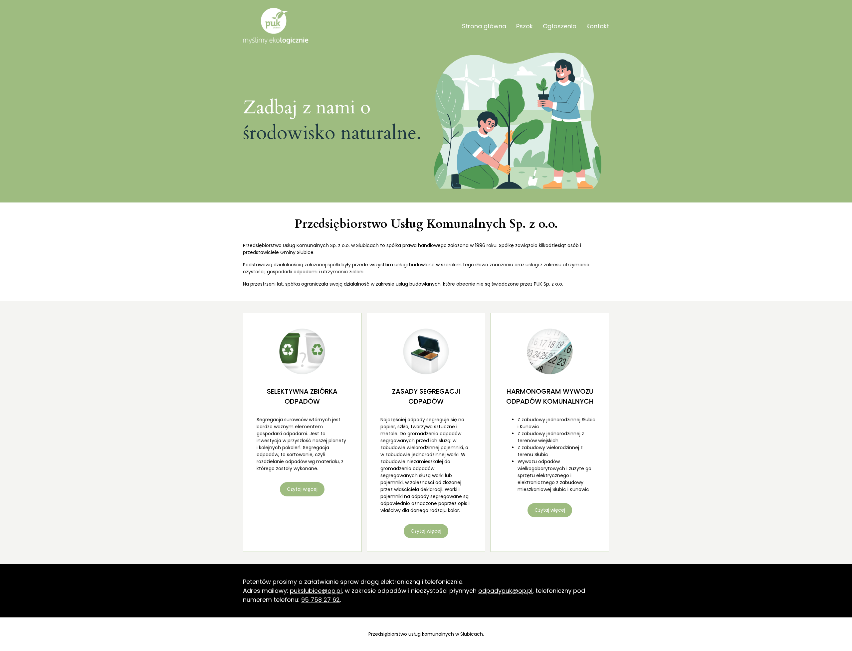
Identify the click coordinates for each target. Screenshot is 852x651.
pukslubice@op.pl (316, 590)
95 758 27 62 (320, 599)
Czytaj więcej (302, 489)
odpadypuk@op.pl (505, 590)
